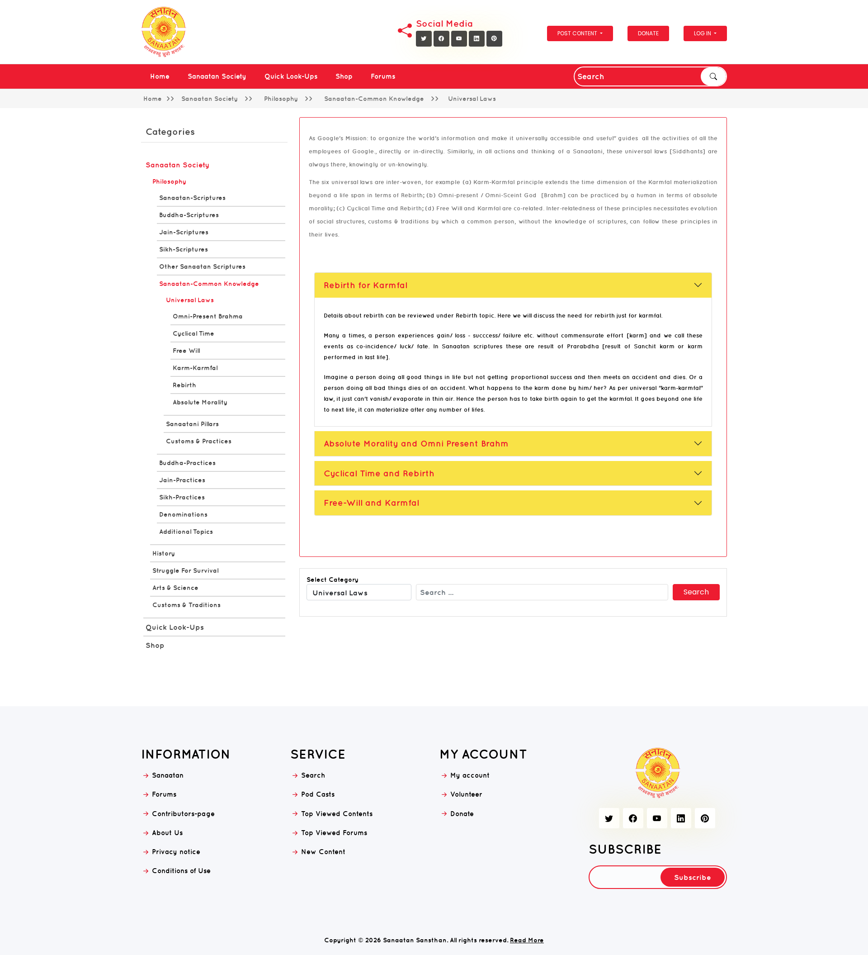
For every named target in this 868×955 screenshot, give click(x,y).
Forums (383, 76)
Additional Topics (186, 531)
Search (713, 76)
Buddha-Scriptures (189, 215)
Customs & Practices (198, 441)
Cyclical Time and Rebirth (379, 473)
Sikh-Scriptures (183, 249)
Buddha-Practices (187, 462)
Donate (648, 33)
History (163, 553)
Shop (344, 76)
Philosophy (169, 181)
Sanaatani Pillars (192, 424)
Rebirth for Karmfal (365, 285)
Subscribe (692, 877)
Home (160, 76)
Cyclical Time (193, 333)
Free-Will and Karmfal (371, 503)
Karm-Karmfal (195, 367)
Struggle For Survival (185, 570)
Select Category (333, 579)
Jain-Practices (182, 480)
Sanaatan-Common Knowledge (209, 283)
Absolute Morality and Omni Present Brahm (416, 443)
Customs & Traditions (186, 604)
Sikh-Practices (182, 497)
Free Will (186, 350)
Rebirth (184, 385)
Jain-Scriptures (183, 232)
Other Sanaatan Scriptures (202, 266)
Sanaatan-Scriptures (192, 197)
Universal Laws (190, 300)
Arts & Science (175, 587)
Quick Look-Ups (290, 76)
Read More (527, 940)
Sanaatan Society (217, 76)
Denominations (183, 514)
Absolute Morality (200, 402)
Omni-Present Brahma (208, 316)
